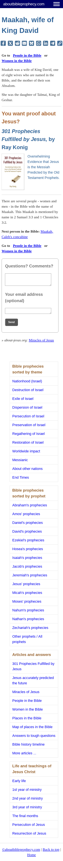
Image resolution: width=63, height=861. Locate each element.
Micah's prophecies (27, 593)
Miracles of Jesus (41, 340)
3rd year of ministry (27, 807)
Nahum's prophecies (28, 610)
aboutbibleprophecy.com (23, 4)
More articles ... (24, 753)
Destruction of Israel (27, 390)
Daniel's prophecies (27, 523)
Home (31, 855)
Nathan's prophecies (28, 619)
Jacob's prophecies (27, 566)
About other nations (27, 469)
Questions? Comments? (29, 266)
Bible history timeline (28, 744)
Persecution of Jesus (28, 825)
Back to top (51, 849)
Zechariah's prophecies (30, 628)
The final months (25, 816)
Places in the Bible (26, 718)
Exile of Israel (22, 399)
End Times (20, 477)
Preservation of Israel (28, 425)
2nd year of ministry (27, 798)
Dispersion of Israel (27, 407)
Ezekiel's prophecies (28, 540)
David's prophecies (27, 531)
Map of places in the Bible (32, 727)
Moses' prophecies (26, 601)
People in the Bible (27, 55)
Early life (19, 781)
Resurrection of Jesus (29, 833)
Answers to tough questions (33, 736)
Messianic (20, 460)
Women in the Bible (17, 61)
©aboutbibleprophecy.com (21, 849)
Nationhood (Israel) (27, 381)
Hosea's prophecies (27, 549)
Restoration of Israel (28, 442)
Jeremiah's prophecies (29, 575)
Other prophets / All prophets (27, 639)
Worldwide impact (26, 451)
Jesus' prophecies (26, 584)
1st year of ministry (27, 790)
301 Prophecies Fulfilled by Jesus (33, 666)
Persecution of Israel (28, 416)
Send (11, 322)
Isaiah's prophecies (27, 558)
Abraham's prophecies (29, 505)
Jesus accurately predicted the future (33, 680)
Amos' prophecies (26, 514)
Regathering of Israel (28, 434)
